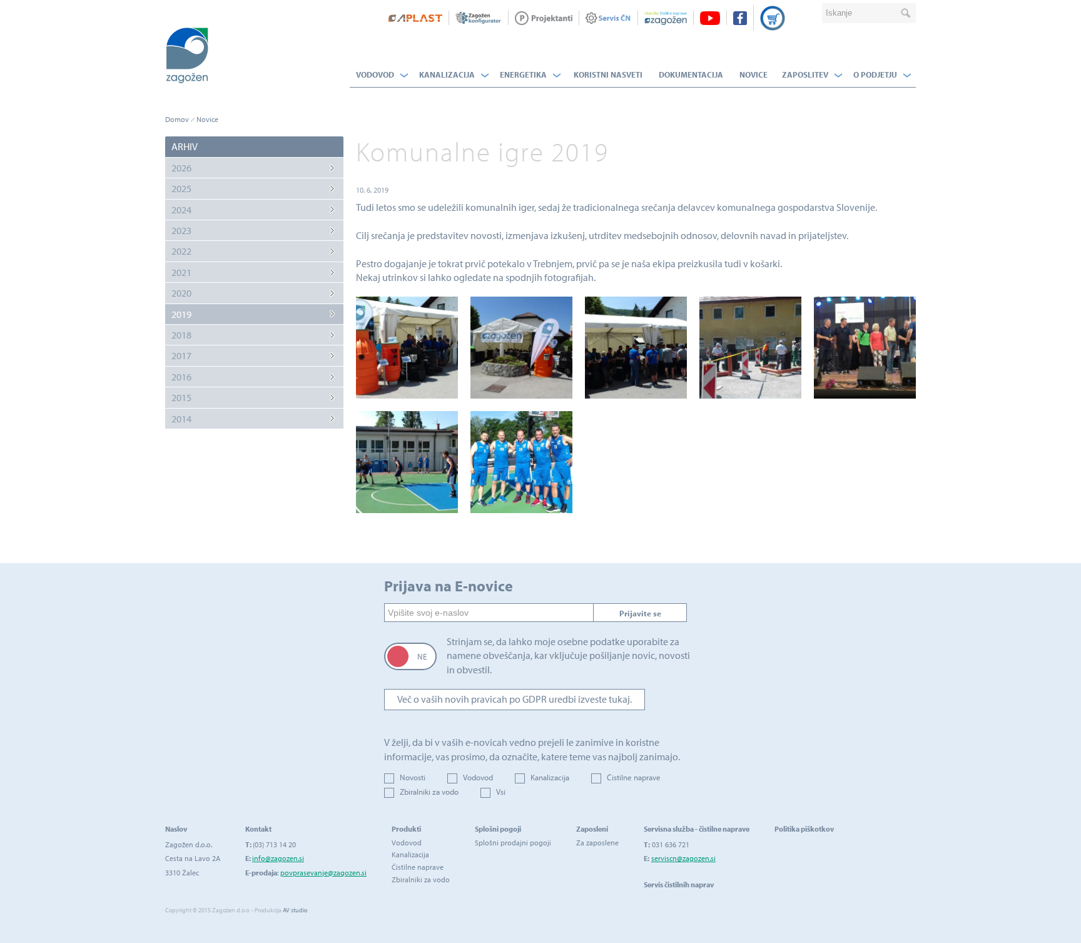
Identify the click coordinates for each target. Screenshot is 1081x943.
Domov (177, 119)
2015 (181, 397)
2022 (181, 251)
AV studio (295, 910)
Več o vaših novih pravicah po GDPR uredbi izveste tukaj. (514, 699)
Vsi (500, 792)
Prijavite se (640, 613)
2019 (181, 314)
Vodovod (375, 74)
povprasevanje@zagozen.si (323, 872)
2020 (181, 293)
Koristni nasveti (608, 74)
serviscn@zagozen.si (683, 858)
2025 (181, 188)
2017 (181, 355)
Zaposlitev (805, 74)
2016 (181, 376)
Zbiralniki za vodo (429, 792)
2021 (181, 272)
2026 (181, 167)
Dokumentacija (691, 74)
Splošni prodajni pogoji (513, 842)
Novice (753, 74)
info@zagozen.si (278, 858)
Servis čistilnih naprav (679, 884)
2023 (181, 230)
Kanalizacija (447, 74)
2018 (181, 335)
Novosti (412, 777)
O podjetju (875, 74)
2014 (181, 418)
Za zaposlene (597, 842)
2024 (181, 209)
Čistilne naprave (634, 777)
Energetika (523, 74)
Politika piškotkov (804, 828)
